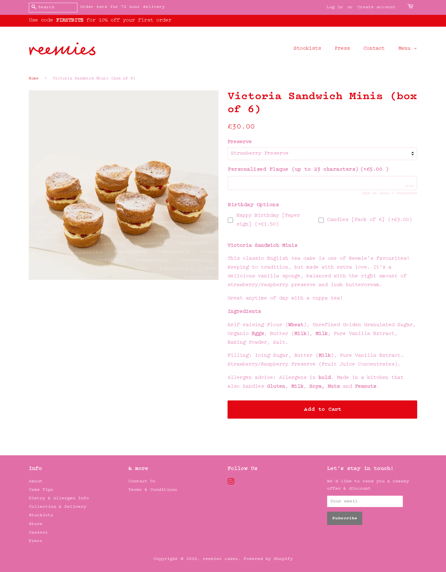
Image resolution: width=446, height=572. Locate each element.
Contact (374, 48)
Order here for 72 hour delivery (122, 7)
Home (34, 78)
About (35, 481)
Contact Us (142, 481)
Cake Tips (41, 490)
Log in (334, 7)
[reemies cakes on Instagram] (231, 483)
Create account (376, 7)
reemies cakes (220, 559)
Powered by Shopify (268, 559)
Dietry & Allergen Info (59, 498)
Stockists (307, 48)
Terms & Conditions (152, 490)
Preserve (240, 142)
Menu (406, 48)
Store (35, 524)
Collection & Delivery (57, 507)
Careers (38, 532)
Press (342, 48)
